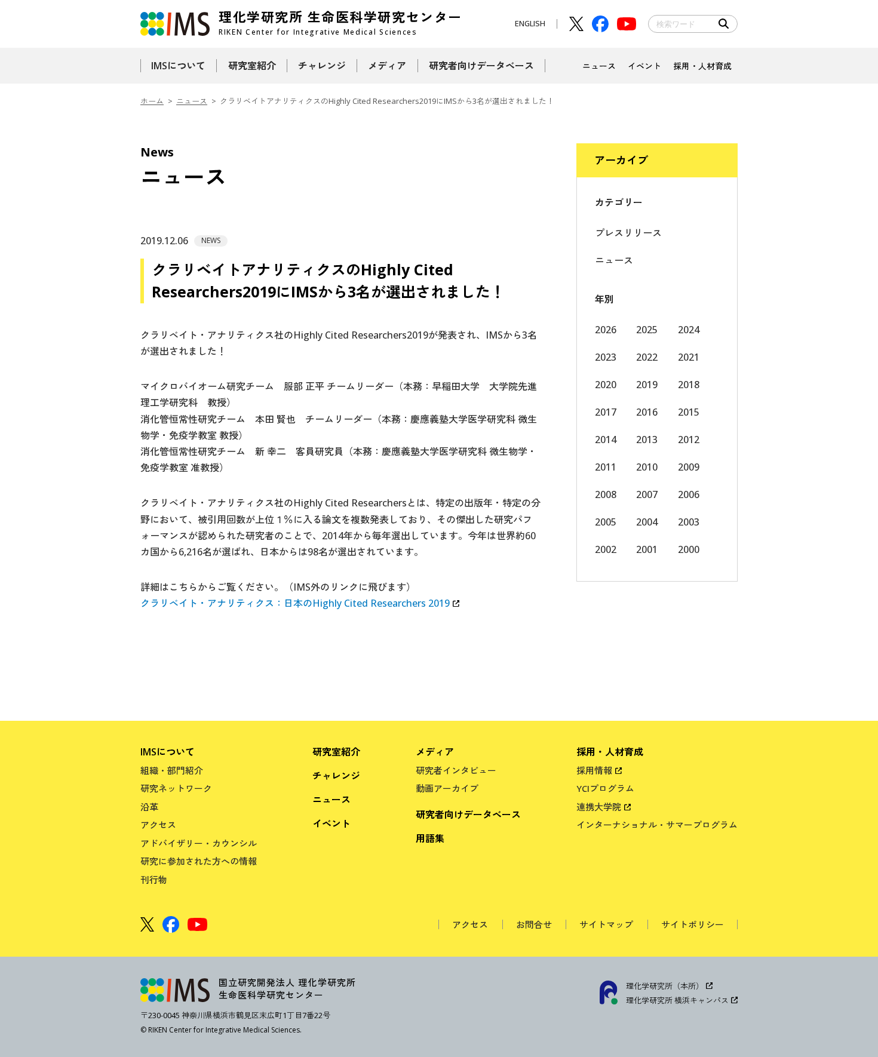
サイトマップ (606, 924)
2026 (605, 329)
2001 (647, 549)
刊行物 (153, 880)
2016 (647, 412)
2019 (647, 384)
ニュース (191, 101)
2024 (688, 329)
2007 (647, 494)
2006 (688, 494)
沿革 (149, 807)
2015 (688, 412)
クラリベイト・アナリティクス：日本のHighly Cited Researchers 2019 (295, 603)
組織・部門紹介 (171, 770)
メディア (435, 751)
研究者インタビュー (456, 770)
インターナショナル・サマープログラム (657, 825)
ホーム (152, 101)
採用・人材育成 (609, 751)
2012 (688, 439)
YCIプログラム (605, 788)
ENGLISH (530, 23)
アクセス (158, 825)
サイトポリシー (692, 924)
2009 (688, 467)
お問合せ (534, 924)
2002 (605, 549)
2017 (605, 412)
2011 (605, 467)
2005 (605, 521)
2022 (647, 357)
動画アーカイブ (447, 788)
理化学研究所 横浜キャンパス (677, 1000)
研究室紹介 (336, 751)
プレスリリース (628, 232)
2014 (605, 439)
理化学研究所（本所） (665, 986)
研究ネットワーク (176, 788)
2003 (688, 521)
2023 (605, 357)
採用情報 (594, 770)
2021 (688, 357)
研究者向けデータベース (468, 814)
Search (724, 24)
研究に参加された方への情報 (198, 861)
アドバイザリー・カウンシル (198, 843)
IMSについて (167, 751)
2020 (605, 384)
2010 (647, 467)
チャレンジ (336, 775)
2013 (647, 439)
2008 (605, 494)
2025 (647, 329)
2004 (647, 521)
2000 (688, 549)
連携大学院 (598, 807)
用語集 (430, 838)
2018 (688, 384)
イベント (331, 823)
